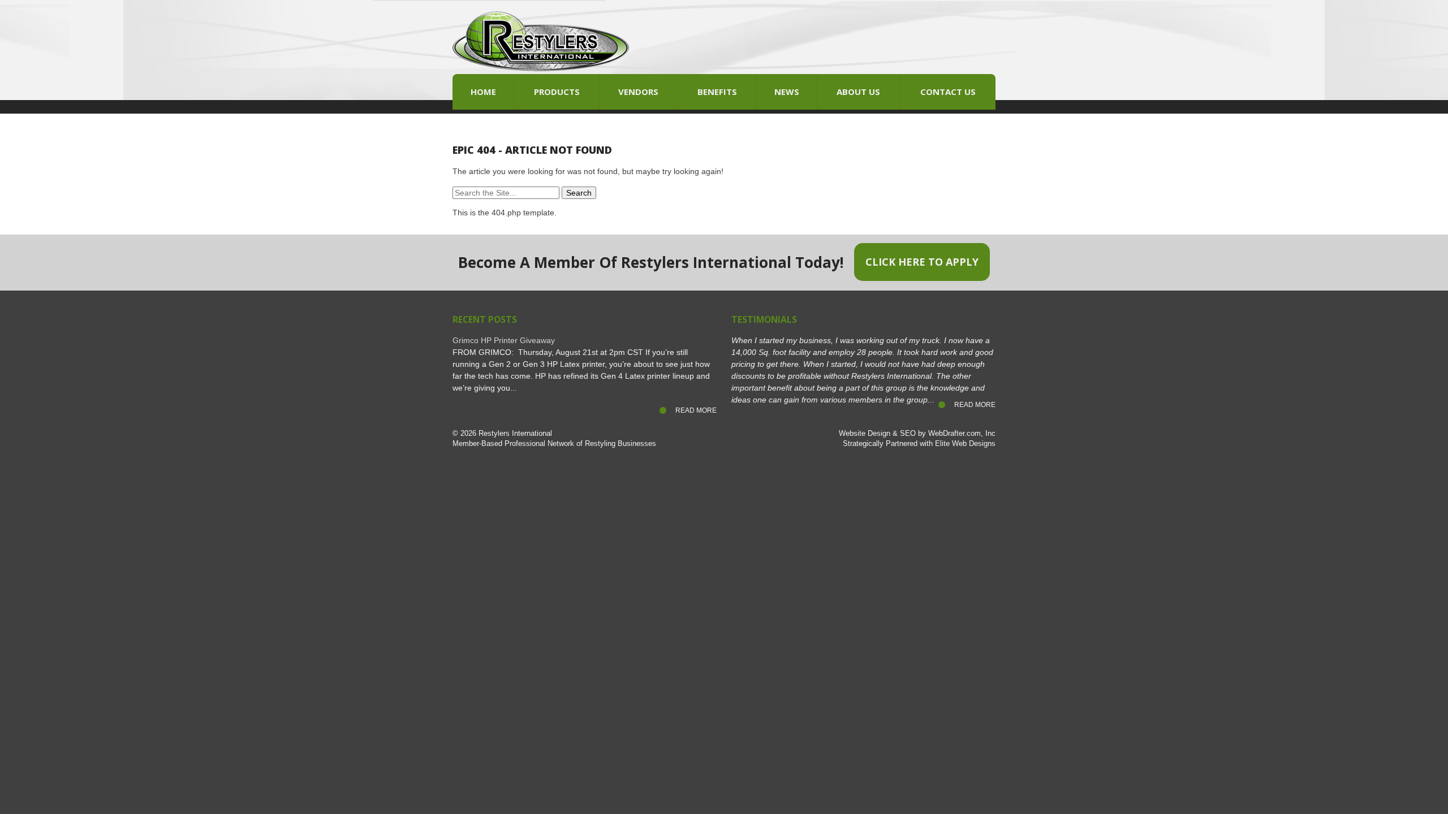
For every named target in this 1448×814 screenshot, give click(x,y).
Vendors (638, 91)
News (786, 91)
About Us (858, 91)
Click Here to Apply (922, 262)
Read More (696, 410)
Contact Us (948, 91)
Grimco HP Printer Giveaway (504, 340)
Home (483, 91)
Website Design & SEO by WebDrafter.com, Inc (917, 434)
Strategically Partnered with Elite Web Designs (919, 444)
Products (557, 91)
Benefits (717, 91)
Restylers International (515, 434)
